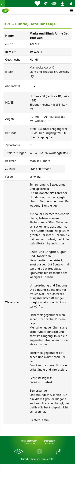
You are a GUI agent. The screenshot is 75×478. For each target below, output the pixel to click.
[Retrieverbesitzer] (46, 3)
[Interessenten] (37, 3)
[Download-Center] (62, 3)
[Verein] (54, 3)
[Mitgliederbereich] (71, 3)
